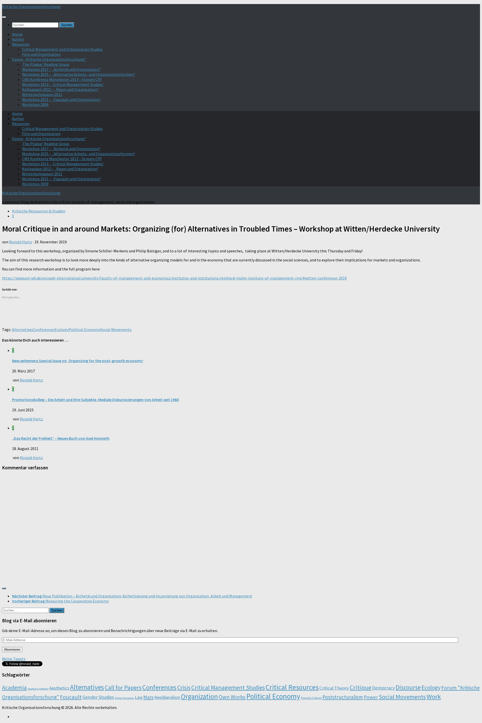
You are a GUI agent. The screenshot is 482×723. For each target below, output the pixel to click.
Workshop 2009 (35, 104)
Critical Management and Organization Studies (62, 49)
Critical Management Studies (228, 687)
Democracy (383, 688)
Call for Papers (123, 687)
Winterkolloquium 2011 (42, 94)
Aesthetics (59, 688)
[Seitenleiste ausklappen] (4, 588)
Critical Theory (334, 688)
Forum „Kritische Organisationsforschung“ (49, 59)
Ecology (62, 329)
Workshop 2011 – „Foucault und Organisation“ (61, 99)
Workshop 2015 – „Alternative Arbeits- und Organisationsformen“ (78, 74)
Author (18, 39)
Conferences (44, 329)
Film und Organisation (41, 54)
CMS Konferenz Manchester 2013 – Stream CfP (62, 79)
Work (434, 696)
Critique (360, 687)
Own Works (232, 696)
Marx (148, 697)
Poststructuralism (342, 697)
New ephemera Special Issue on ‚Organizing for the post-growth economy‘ (78, 360)
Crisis (184, 687)
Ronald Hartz (20, 241)
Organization (199, 696)
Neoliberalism (167, 697)
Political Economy (84, 329)
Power (371, 697)
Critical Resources (292, 687)
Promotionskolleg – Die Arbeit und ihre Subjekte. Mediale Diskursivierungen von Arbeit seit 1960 (95, 399)
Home (17, 34)
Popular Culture (311, 698)
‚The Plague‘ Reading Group (45, 64)
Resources (21, 44)
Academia (14, 687)
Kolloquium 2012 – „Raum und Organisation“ (60, 89)
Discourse (408, 687)
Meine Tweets (14, 658)
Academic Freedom (38, 688)
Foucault (71, 696)
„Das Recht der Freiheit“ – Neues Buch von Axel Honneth (60, 438)
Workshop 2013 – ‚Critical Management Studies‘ (63, 84)
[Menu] (4, 17)
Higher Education (124, 698)
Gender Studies (98, 697)
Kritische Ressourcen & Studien (38, 210)
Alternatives (22, 329)
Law (139, 697)
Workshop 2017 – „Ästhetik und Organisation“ (61, 69)
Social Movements (116, 329)
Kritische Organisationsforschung (31, 6)
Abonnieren (12, 649)
